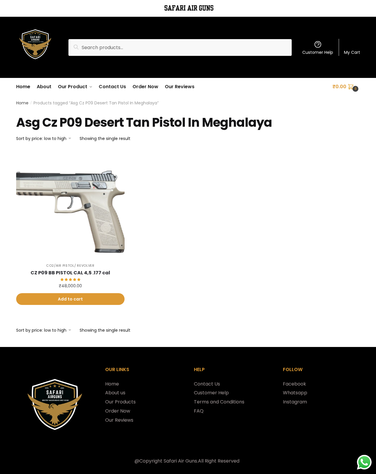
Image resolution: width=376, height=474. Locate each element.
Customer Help (317, 52)
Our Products (120, 401)
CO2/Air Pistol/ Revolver (70, 265)
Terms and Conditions (219, 401)
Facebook (294, 383)
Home (22, 103)
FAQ (199, 411)
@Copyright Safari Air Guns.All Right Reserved (187, 461)
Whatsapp (295, 392)
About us (115, 392)
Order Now (117, 411)
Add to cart (70, 299)
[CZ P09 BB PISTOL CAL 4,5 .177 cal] (70, 204)
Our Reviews (119, 420)
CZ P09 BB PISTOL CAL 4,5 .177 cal (70, 272)
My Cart (352, 52)
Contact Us (207, 383)
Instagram (295, 401)
